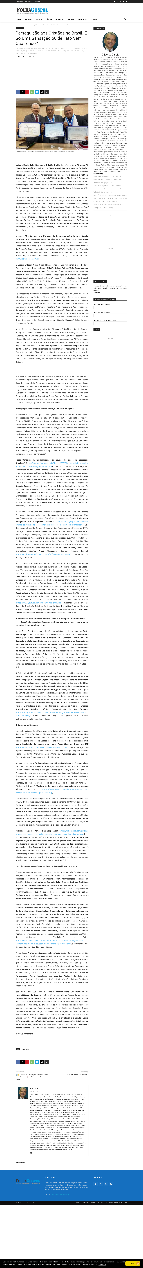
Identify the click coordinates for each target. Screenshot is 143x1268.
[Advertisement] (87, 10)
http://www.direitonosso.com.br (39, 1092)
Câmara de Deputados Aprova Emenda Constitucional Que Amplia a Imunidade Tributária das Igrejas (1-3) (107, 189)
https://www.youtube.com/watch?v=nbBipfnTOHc (38, 603)
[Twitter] (106, 1184)
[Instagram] (117, 1)
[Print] (46, 92)
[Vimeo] (123, 1)
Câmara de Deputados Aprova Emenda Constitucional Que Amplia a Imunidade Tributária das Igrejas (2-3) (107, 179)
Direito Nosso (25, 25)
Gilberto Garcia (22, 57)
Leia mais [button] (102, 1265)
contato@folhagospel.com (60, 1194)
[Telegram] (37, 92)
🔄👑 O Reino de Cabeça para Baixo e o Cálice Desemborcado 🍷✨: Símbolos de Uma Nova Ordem (32, 1077)
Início (17, 25)
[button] (124, 19)
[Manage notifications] (138, 1263)
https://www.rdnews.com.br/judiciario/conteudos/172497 (41, 747)
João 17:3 (96, 292)
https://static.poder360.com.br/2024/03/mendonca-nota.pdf (43, 554)
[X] (120, 1)
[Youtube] (126, 1)
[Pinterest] (27, 92)
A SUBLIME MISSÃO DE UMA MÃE (77, 1075)
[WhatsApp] (32, 92)
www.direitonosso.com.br (27, 259)
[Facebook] (114, 1)
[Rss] (111, 1184)
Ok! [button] (132, 1263)
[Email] (42, 92)
